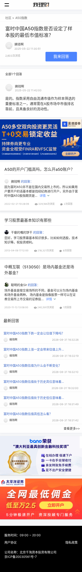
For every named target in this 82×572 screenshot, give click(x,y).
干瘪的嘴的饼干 (22, 232)
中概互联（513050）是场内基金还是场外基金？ (39, 270)
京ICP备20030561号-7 (20, 556)
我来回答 (61, 56)
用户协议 (10, 542)
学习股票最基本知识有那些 (28, 220)
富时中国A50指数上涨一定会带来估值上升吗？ (34, 349)
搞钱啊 (19, 86)
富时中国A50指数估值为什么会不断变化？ (32, 365)
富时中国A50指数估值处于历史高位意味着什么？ (34, 381)
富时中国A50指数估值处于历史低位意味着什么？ (34, 397)
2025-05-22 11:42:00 (28, 90)
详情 (43, 195)
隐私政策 (71, 542)
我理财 (41, 4)
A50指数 (21, 18)
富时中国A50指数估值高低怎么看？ (27, 414)
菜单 (9, 5)
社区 (8, 18)
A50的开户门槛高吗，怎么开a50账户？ (39, 169)
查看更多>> (72, 428)
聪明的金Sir (19, 285)
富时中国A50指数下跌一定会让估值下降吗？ (34, 333)
